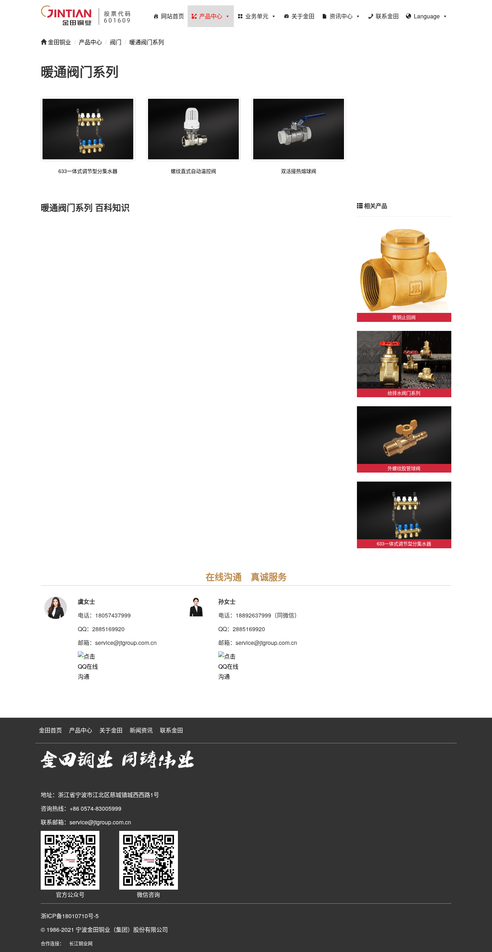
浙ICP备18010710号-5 (70, 916)
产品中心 (210, 16)
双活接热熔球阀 (298, 170)
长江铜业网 (81, 943)
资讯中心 (341, 16)
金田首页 (50, 730)
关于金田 (302, 16)
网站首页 (172, 16)
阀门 (115, 42)
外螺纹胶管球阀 (404, 468)
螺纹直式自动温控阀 (193, 170)
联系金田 (387, 16)
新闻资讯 (141, 730)
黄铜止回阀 (404, 317)
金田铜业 (58, 42)
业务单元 (256, 16)
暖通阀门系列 (146, 42)
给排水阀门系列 (404, 392)
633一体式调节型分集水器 (87, 170)
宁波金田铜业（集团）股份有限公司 (122, 929)
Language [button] (427, 16)
